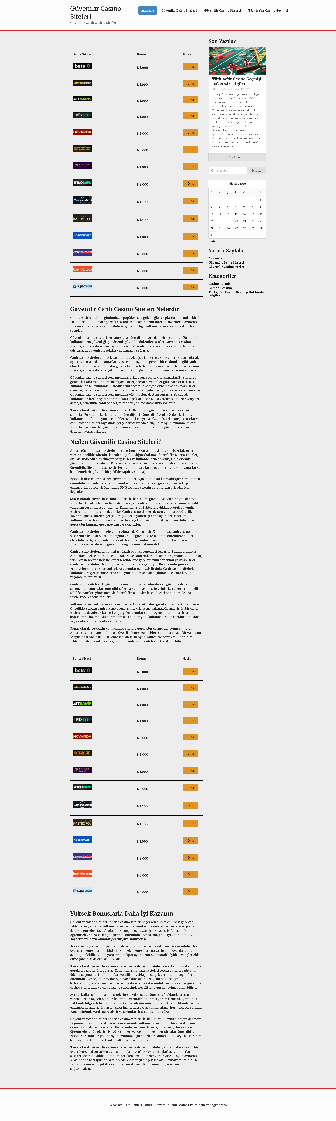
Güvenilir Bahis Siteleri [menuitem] (179, 10)
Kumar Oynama (220, 288)
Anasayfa (216, 258)
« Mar (213, 240)
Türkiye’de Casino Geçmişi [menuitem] (268, 10)
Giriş (190, 66)
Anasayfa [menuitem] (147, 10)
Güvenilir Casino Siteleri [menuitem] (222, 10)
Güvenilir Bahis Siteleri (226, 262)
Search (256, 170)
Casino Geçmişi (220, 283)
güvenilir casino (93, 451)
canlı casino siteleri (147, 966)
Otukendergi (243, 88)
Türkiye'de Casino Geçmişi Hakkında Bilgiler (236, 293)
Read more (236, 157)
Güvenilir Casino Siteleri (227, 266)
